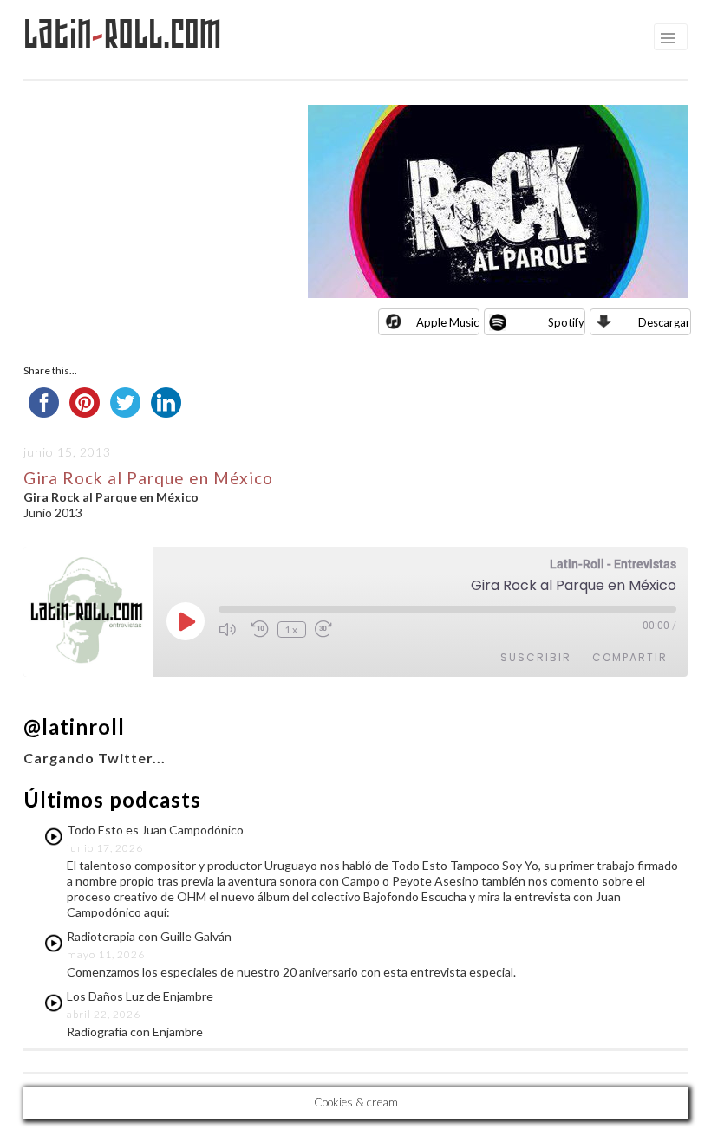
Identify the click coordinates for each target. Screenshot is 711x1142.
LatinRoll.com (122, 34)
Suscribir (535, 657)
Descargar (664, 322)
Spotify (566, 322)
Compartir (630, 657)
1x (291, 629)
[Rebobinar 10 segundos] (260, 629)
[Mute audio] (231, 629)
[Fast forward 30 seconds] (327, 629)
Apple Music (447, 322)
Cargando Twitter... (94, 757)
